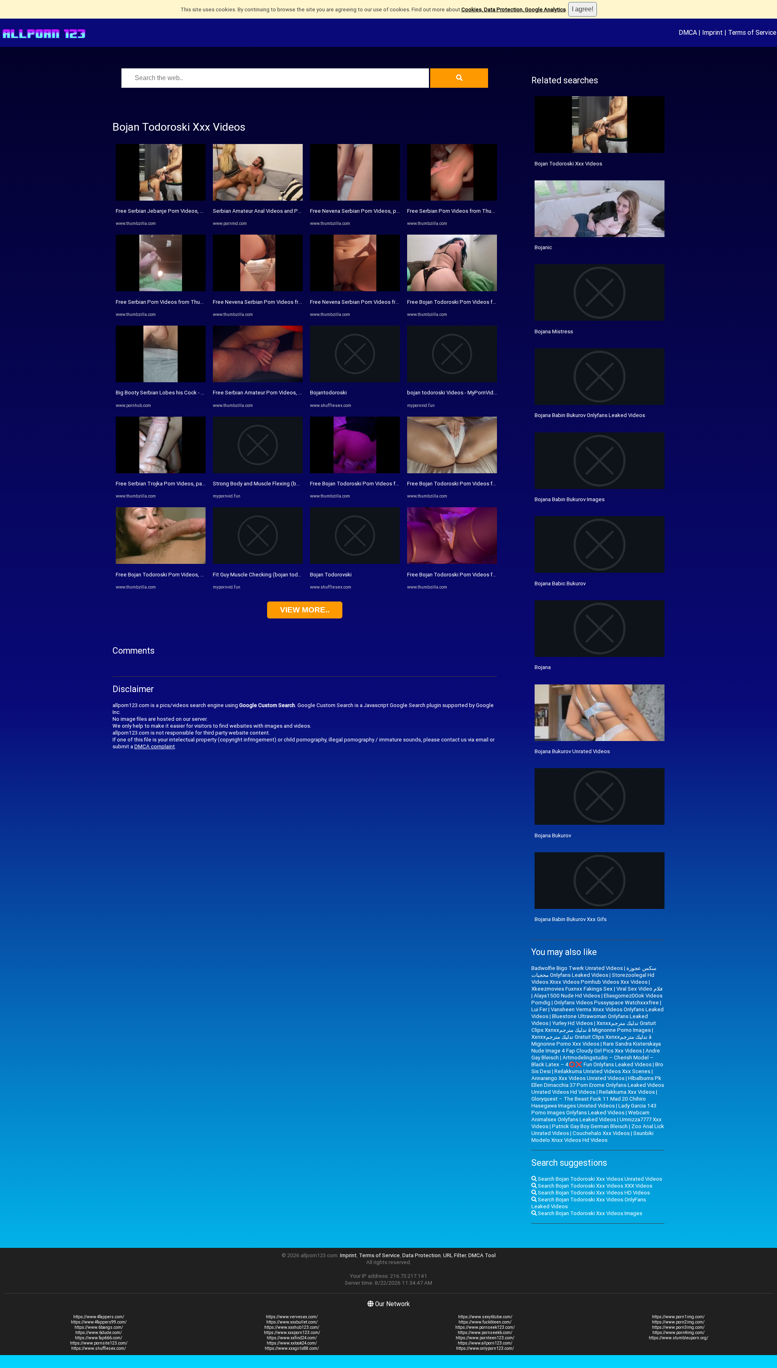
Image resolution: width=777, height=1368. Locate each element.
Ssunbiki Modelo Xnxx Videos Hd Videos (592, 1137)
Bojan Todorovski (331, 574)
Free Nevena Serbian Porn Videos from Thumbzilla (273, 302)
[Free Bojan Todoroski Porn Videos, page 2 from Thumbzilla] (161, 562)
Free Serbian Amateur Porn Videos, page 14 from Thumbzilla (286, 392)
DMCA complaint (154, 746)
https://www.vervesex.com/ (292, 1316)
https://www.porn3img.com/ (678, 1327)
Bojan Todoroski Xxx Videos (568, 163)
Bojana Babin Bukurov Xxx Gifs (571, 919)
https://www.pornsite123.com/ (98, 1343)
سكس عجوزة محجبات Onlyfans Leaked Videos (593, 971)
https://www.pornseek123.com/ (485, 1327)
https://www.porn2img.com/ (678, 1322)
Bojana (543, 667)
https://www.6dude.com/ (98, 1332)
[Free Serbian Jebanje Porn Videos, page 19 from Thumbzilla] (161, 198)
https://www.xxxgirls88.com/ (292, 1348)
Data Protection (421, 1255)
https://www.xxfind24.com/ (292, 1337)
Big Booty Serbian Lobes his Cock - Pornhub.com (174, 392)
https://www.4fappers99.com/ (99, 1322)
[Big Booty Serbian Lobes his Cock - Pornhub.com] (161, 380)
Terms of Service (752, 32)
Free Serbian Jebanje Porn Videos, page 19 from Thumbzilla (188, 211)
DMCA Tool (482, 1255)
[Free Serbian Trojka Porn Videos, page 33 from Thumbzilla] (161, 471)
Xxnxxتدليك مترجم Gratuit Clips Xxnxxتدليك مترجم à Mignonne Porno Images (593, 1026)
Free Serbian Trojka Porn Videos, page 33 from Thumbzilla (185, 483)
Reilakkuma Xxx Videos (627, 1091)
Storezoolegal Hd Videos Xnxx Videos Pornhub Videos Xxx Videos (592, 978)
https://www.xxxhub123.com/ (291, 1327)
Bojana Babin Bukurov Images (570, 499)
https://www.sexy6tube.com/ (485, 1316)
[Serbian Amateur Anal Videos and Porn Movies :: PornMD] (258, 198)
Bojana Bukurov (553, 835)
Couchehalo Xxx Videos (601, 1133)
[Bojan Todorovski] (355, 562)
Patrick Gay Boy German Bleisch (590, 1126)
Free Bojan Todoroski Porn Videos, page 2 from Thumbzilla (186, 574)
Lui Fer (539, 1009)
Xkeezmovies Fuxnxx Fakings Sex (572, 988)
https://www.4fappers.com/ (98, 1316)
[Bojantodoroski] (355, 380)
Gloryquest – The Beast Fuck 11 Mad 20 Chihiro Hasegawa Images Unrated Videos (588, 1102)
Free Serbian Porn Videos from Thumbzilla (166, 302)
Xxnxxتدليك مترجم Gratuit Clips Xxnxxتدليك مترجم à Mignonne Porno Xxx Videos (591, 1040)
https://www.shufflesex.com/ (98, 1348)
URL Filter (454, 1255)
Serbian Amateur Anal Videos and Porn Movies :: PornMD (280, 211)
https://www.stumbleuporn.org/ (678, 1337)
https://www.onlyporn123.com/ (485, 1348)
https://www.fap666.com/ (98, 1337)
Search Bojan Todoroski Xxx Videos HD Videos (593, 1192)
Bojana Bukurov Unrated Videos (572, 751)
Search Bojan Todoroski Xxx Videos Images (589, 1213)
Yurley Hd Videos (572, 1023)
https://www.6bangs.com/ (98, 1327)
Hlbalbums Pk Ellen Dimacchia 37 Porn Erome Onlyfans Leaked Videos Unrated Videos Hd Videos (597, 1085)
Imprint (712, 32)
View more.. (304, 610)
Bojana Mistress (554, 331)
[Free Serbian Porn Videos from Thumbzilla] (161, 289)
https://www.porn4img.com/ (678, 1332)
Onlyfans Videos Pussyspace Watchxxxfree (606, 1002)
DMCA (688, 32)
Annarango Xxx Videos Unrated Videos (577, 1078)
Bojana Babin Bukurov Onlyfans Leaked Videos (590, 415)
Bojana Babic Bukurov (560, 583)
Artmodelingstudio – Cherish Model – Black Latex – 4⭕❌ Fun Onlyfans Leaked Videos (592, 1061)
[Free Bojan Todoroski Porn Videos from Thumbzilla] (355, 471)
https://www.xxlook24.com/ (292, 1343)
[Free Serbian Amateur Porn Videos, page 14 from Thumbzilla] (258, 380)
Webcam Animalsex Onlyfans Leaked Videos (590, 1116)
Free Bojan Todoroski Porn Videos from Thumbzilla (371, 483)
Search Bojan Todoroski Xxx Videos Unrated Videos (599, 1178)
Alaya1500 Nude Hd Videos (567, 995)
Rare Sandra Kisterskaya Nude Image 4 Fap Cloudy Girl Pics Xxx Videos (596, 1047)
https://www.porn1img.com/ (678, 1316)
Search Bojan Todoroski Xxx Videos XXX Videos (594, 1185)
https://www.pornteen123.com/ (485, 1337)
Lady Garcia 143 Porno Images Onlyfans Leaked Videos (593, 1109)
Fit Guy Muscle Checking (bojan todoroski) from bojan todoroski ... (292, 574)
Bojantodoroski (328, 392)
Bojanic (543, 247)
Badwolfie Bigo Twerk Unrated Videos (577, 968)
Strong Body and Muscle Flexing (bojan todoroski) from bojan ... (289, 483)
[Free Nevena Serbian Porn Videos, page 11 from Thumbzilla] (355, 198)
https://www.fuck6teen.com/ (485, 1322)
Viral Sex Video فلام (639, 988)
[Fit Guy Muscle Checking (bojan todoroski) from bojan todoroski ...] (258, 562)
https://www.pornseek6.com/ (485, 1332)
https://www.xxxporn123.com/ (292, 1332)
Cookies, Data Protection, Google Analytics (513, 9)
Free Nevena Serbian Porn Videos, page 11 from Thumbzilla (381, 211)
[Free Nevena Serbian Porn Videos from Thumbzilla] (258, 289)
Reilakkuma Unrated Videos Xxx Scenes (602, 1071)
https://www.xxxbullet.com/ (292, 1322)
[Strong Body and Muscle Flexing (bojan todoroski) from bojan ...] (258, 471)
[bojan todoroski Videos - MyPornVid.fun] (452, 380)
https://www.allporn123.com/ (485, 1343)
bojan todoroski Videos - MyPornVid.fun (454, 392)
